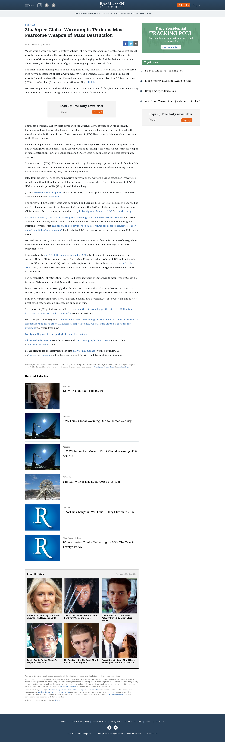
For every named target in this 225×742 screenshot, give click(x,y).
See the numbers (171, 47)
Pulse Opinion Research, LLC (95, 211)
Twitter (33, 354)
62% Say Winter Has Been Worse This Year (91, 481)
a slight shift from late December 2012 (65, 254)
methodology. (125, 211)
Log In (196, 5)
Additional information (38, 340)
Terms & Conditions (133, 721)
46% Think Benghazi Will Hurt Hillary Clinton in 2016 (98, 512)
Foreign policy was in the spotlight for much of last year (57, 334)
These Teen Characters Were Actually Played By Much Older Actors (117, 618)
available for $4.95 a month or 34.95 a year (54, 692)
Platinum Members (38, 344)
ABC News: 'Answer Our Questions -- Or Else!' (172, 101)
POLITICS (30, 24)
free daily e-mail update (47, 192)
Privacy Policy (115, 721)
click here (92, 82)
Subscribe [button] (184, 5)
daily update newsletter (67, 686)
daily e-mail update (84, 350)
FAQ (87, 721)
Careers (148, 721)
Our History (77, 721)
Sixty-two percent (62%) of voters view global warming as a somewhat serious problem (74, 217)
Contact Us (159, 721)
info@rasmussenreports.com (110, 733)
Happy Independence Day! (160, 90)
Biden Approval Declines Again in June (168, 80)
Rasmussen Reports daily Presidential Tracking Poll (67, 690)
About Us (65, 721)
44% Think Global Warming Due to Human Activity (97, 421)
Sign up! (98, 112)
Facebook (54, 196)
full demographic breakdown (93, 340)
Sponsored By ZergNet (126, 574)
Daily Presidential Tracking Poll (84, 390)
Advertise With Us (99, 721)
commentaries (95, 690)
